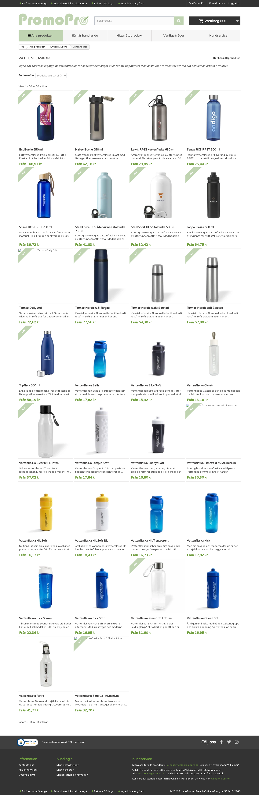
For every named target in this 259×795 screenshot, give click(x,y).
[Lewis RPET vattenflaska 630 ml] (157, 117)
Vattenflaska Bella (87, 385)
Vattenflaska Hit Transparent (150, 540)
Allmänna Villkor (28, 770)
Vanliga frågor (173, 35)
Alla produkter (42, 35)
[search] (179, 20)
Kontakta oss (217, 3)
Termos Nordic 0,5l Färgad (92, 307)
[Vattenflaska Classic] (213, 353)
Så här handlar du (85, 35)
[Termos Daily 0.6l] (45, 276)
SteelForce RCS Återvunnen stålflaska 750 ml (100, 229)
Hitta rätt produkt (129, 35)
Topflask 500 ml (29, 385)
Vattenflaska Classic (200, 385)
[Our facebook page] (221, 742)
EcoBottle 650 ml (31, 149)
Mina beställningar (67, 765)
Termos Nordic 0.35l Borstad (150, 307)
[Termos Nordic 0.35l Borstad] (157, 276)
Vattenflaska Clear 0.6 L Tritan (39, 463)
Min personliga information (72, 774)
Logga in (233, 3)
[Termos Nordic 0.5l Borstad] (213, 276)
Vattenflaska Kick (198, 540)
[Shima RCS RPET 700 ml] (45, 195)
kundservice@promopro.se (183, 765)
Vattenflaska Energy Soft (147, 463)
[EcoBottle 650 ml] (45, 117)
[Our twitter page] (229, 742)
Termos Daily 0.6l (30, 307)
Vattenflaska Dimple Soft (92, 463)
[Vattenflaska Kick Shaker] (45, 586)
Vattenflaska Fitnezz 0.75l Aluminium (211, 463)
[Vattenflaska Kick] (213, 509)
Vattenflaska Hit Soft (33, 540)
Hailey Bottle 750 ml (89, 149)
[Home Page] (22, 46)
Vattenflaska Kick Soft (90, 618)
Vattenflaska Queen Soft (203, 618)
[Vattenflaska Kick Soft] (101, 586)
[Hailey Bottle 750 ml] (101, 117)
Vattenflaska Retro (31, 696)
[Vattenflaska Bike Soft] (157, 353)
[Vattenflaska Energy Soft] (157, 431)
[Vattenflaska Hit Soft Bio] (101, 509)
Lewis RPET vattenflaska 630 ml (152, 149)
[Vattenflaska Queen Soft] (213, 586)
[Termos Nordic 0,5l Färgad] (101, 276)
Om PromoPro (197, 3)
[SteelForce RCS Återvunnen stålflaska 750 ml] (101, 195)
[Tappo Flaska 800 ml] (213, 195)
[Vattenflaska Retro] (45, 664)
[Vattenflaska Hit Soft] (45, 509)
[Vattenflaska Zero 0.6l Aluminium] (101, 664)
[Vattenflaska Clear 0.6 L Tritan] (45, 431)
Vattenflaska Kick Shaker (35, 618)
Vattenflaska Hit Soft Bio (91, 540)
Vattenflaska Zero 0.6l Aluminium (97, 696)
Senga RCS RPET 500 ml (203, 149)
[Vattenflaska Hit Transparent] (157, 509)
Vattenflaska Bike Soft (146, 385)
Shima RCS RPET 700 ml (35, 227)
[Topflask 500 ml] (45, 353)
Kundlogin (64, 759)
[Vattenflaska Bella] (101, 353)
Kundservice (218, 35)
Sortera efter (26, 75)
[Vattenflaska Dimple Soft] (101, 431)
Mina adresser (65, 770)
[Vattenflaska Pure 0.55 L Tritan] (157, 586)
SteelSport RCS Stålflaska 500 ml (153, 227)
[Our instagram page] (236, 742)
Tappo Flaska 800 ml (200, 227)
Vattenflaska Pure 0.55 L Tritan (151, 618)
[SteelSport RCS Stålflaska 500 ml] (157, 195)
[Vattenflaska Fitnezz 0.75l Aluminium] (213, 431)
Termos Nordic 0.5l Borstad (205, 307)
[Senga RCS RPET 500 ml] (213, 117)
